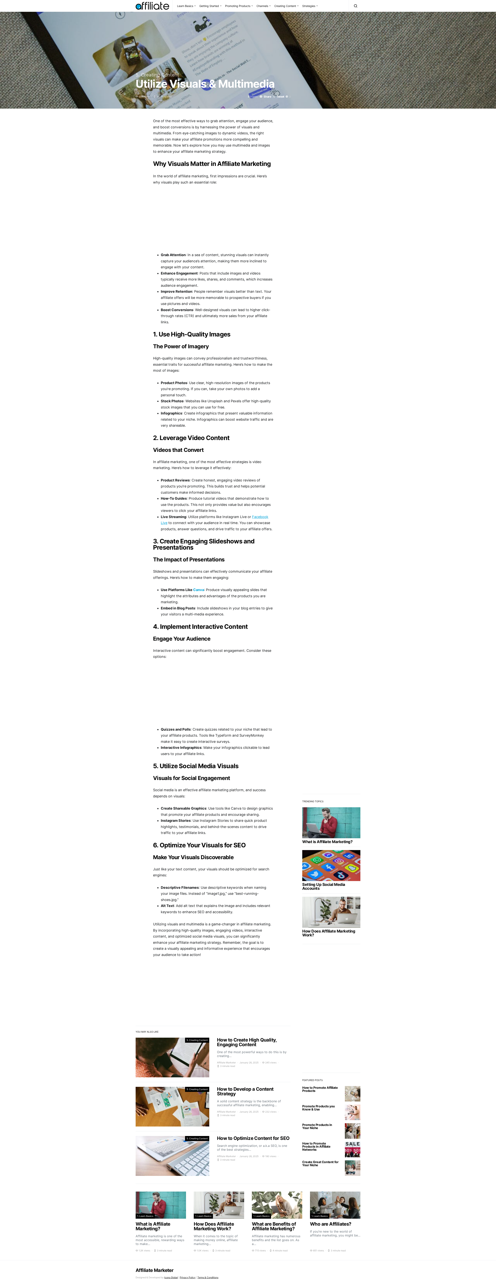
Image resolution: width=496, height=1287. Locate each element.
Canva (198, 590)
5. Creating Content (157, 75)
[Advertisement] (213, 218)
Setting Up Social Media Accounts (323, 886)
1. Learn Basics (145, 1216)
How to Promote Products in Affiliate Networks (316, 1146)
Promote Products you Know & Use (318, 1107)
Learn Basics (185, 6)
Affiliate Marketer (226, 1062)
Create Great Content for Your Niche (320, 1163)
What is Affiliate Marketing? (327, 841)
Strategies (308, 6)
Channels (262, 6)
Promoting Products (237, 6)
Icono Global (171, 1277)
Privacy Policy (187, 1277)
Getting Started (209, 6)
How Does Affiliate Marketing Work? (328, 933)
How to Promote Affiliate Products (320, 1089)
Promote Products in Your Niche (317, 1126)
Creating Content (285, 6)
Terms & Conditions (207, 1277)
